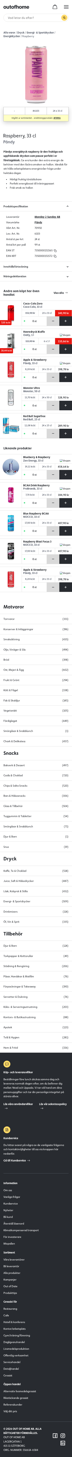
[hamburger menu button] (66, 6)
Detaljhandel (11, 1368)
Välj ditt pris (10, 1411)
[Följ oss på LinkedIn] (62, 1443)
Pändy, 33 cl (30, 363)
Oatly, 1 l (28, 335)
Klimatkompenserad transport (21, 1230)
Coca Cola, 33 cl (32, 306)
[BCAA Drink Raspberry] (11, 495)
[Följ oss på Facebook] (55, 1435)
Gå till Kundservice (14, 1160)
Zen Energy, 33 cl (33, 460)
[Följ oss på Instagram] (62, 1435)
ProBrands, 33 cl (32, 488)
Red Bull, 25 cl (31, 419)
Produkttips (10, 1292)
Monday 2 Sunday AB (47, 216)
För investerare (12, 1236)
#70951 (57, 118)
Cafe (6, 1315)
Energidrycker (11, 36)
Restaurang (10, 1308)
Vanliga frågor (11, 1196)
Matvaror (13, 607)
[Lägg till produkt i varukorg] (65, 321)
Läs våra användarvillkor (18, 1104)
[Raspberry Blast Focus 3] (11, 551)
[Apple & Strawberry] (11, 369)
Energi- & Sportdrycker (40, 32)
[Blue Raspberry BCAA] (11, 523)
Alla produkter (11, 1272)
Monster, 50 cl (31, 391)
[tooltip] (55, 250)
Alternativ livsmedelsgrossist (19, 1391)
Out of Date (10, 1286)
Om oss (7, 1190)
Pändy (38, 222)
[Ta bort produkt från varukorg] (53, 321)
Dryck (20, 32)
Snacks (10, 753)
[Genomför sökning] (64, 18)
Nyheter (8, 1210)
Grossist (7, 1375)
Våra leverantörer (14, 1259)
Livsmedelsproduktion (16, 1348)
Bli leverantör (11, 1266)
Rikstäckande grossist (15, 1397)
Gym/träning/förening (16, 1335)
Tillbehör (12, 934)
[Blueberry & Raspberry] (11, 466)
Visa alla (59, 292)
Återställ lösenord (13, 1223)
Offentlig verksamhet (15, 1355)
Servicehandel (11, 1362)
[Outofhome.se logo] (16, 7)
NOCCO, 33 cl (31, 516)
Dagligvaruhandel (14, 1342)
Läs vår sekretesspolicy (53, 1104)
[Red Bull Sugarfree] (11, 425)
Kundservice (10, 1203)
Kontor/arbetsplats (14, 1328)
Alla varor (9, 32)
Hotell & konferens (14, 1322)
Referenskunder (12, 1404)
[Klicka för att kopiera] (55, 250)
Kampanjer (10, 1279)
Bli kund (8, 1216)
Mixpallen (9, 1243)
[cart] (55, 6)
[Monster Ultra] (11, 397)
